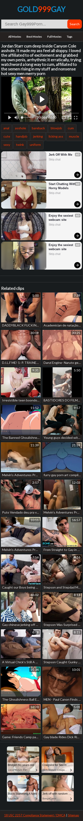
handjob (21, 136)
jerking (38, 136)
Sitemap (73, 815)
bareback (38, 128)
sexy (6, 145)
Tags (69, 36)
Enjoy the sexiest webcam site (61, 217)
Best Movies (34, 36)
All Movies (14, 36)
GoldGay (41, 9)
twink (20, 145)
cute (6, 136)
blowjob (56, 128)
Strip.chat (54, 159)
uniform (35, 145)
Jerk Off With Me (60, 154)
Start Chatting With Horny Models (63, 186)
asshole (20, 128)
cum (71, 128)
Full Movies (54, 36)
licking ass (56, 136)
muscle (74, 136)
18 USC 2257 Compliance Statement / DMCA (34, 815)
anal (6, 128)
